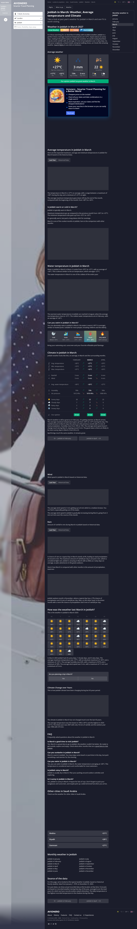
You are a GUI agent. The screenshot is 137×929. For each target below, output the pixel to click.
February (115, 22)
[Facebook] (51, 924)
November (116, 47)
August (115, 38)
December (116, 50)
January (115, 19)
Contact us (77, 915)
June (114, 33)
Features (64, 915)
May (114, 30)
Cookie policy (74, 918)
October (115, 44)
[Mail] (49, 924)
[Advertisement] (78, 132)
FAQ (70, 915)
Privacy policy (84, 918)
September (116, 41)
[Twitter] (53, 924)
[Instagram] (56, 924)
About (50, 915)
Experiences (89, 915)
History (56, 915)
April (114, 27)
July (113, 36)
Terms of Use (66, 918)
